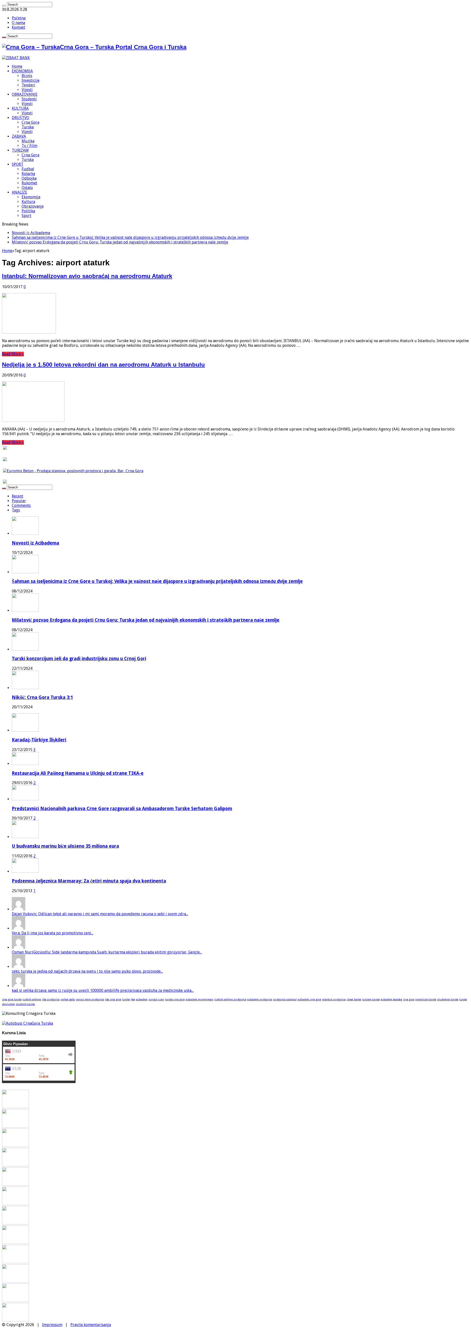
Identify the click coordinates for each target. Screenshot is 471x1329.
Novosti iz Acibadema (31, 232)
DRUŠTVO (20, 117)
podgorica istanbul (285, 999)
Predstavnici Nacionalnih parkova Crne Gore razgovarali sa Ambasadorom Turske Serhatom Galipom (122, 808)
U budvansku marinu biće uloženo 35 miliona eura (65, 846)
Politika (28, 211)
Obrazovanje (33, 206)
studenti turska (25, 1004)
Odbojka (29, 178)
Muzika (28, 141)
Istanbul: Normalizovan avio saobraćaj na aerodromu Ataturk (87, 276)
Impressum (52, 1324)
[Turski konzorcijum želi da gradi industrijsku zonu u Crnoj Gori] (15, 1165)
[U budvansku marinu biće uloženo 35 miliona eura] (25, 836)
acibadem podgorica (259, 999)
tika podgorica (51, 999)
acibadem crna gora (309, 999)
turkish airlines (32, 999)
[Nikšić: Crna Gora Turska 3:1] (15, 1184)
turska (126, 999)
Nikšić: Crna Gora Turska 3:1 (42, 697)
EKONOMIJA (22, 71)
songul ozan (156, 999)
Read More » (13, 354)
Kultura (28, 201)
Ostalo (27, 187)
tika (133, 999)
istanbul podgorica (334, 999)
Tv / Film (29, 145)
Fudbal (28, 169)
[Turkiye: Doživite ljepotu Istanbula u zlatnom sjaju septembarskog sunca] (15, 1281)
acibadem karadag (391, 999)
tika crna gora (113, 999)
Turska (28, 127)
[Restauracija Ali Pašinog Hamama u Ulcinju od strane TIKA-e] (25, 763)
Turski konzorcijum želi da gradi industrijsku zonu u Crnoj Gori (79, 658)
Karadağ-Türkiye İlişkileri (39, 739)
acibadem (141, 999)
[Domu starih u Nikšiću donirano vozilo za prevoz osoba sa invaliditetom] (15, 1320)
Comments (21, 505)
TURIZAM (20, 150)
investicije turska (425, 999)
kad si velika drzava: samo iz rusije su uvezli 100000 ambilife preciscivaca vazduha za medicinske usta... (103, 990)
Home (17, 66)
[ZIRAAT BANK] (16, 57)
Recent (17, 496)
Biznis (27, 75)
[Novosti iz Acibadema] (15, 1106)
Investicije (30, 80)
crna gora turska (12, 999)
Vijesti (27, 89)
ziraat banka (354, 999)
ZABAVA (19, 136)
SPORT (17, 164)
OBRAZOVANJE (25, 94)
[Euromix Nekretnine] (73, 471)
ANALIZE (19, 192)
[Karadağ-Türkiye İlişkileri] (25, 730)
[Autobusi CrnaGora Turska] (27, 1023)
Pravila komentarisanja (90, 1324)
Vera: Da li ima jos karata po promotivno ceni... (52, 933)
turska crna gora (175, 999)
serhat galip (68, 999)
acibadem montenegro (199, 999)
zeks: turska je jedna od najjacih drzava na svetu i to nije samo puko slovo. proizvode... (87, 971)
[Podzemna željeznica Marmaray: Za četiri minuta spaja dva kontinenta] (25, 871)
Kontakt (18, 27)
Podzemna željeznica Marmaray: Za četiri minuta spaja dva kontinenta (89, 881)
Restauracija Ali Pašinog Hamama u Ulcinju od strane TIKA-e (78, 773)
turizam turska (371, 999)
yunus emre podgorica (90, 999)
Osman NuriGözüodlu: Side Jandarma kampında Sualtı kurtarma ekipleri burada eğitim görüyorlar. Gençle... (107, 952)
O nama (18, 22)
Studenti (29, 99)
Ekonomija (31, 197)
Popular (19, 500)
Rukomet (29, 183)
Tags (16, 510)
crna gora (408, 999)
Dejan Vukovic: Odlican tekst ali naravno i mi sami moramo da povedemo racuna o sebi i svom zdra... (100, 914)
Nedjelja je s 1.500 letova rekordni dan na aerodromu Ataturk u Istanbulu (103, 364)
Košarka (28, 173)
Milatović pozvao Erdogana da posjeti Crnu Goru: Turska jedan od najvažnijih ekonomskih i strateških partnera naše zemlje (120, 242)
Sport (26, 215)
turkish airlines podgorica (230, 999)
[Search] (4, 5)
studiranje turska (447, 999)
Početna (19, 18)
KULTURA (20, 108)
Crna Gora (30, 122)
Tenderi (28, 85)
